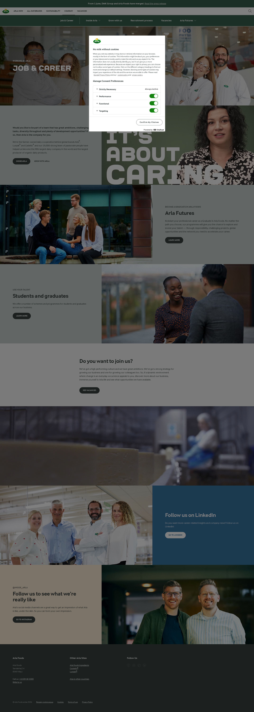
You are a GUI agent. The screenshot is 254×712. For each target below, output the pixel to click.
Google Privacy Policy (102, 75)
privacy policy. (137, 75)
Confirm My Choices (149, 122)
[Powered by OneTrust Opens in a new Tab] (154, 129)
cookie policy (123, 75)
